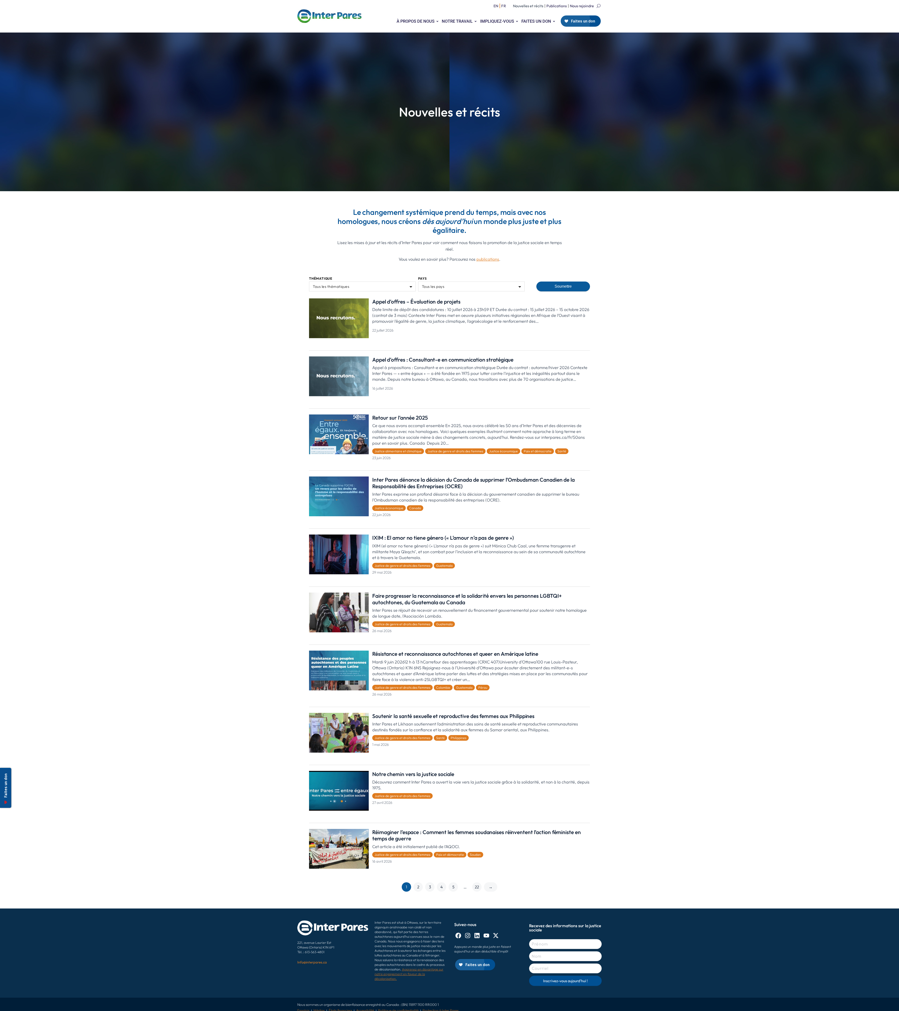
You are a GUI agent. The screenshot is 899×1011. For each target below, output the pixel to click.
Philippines (458, 738)
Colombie (443, 687)
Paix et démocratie (538, 451)
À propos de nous (416, 21)
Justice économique (503, 451)
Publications (556, 6)
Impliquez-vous (497, 21)
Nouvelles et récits (528, 6)
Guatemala (444, 566)
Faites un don (536, 21)
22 (477, 886)
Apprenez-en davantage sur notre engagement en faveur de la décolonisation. (409, 974)
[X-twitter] (496, 935)
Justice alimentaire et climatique (398, 451)
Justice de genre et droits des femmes (455, 451)
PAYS (422, 279)
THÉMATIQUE (320, 279)
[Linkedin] (477, 935)
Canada (415, 508)
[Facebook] (458, 935)
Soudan (475, 855)
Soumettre (563, 286)
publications (487, 259)
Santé (561, 451)
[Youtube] (486, 935)
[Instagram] (468, 935)
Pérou (482, 687)
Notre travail (457, 21)
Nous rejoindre (582, 6)
